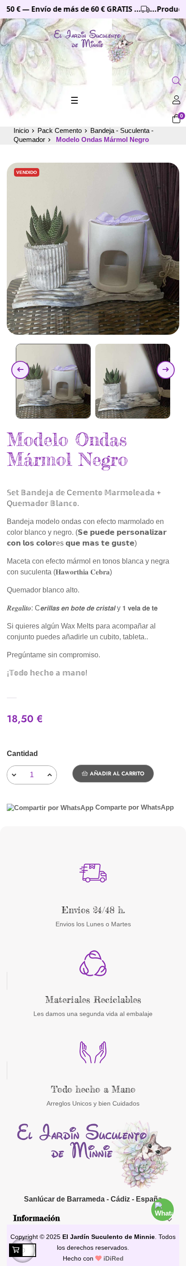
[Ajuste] (176, 101)
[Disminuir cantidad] (14, 775)
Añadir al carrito (116, 774)
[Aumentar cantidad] (49, 775)
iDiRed (113, 1258)
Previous (20, 370)
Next (166, 370)
